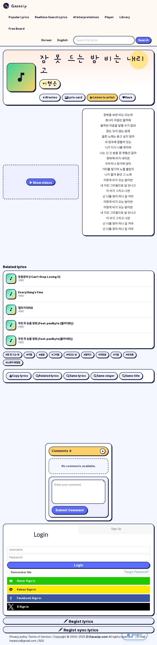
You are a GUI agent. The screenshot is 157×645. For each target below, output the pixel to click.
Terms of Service (39, 636)
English (62, 40)
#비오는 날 (71, 354)
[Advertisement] (78, 409)
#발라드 (88, 354)
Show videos (42, 182)
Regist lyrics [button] (80, 621)
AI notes (51, 97)
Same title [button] (132, 376)
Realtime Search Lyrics (51, 17)
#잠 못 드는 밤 (12, 354)
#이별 (29, 354)
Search (143, 40)
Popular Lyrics (19, 17)
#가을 (116, 354)
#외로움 (102, 354)
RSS (41, 641)
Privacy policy (18, 636)
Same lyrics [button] (77, 376)
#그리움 (55, 354)
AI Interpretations (86, 17)
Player (109, 17)
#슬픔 (42, 354)
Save (128, 97)
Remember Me (21, 572)
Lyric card (75, 97)
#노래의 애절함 (13, 362)
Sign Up (116, 529)
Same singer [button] (105, 376)
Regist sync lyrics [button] (80, 630)
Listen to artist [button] (103, 97)
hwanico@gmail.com (23, 641)
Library (124, 17)
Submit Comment (70, 510)
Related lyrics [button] (49, 376)
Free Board (17, 28)
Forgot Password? (137, 572)
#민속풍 (130, 354)
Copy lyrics (20, 376)
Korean (46, 40)
